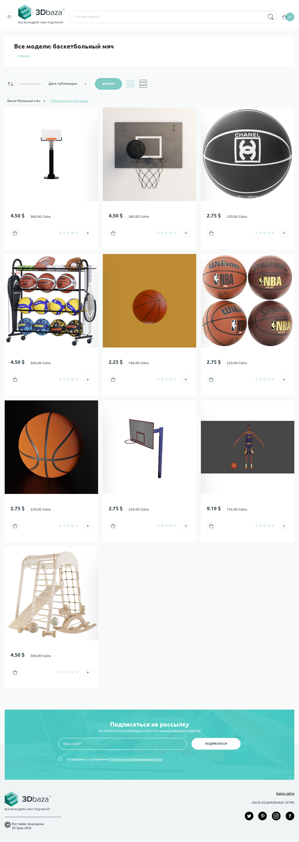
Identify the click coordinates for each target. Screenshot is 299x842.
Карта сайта (285, 793)
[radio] (60, 232)
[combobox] (167, 17)
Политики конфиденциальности (135, 759)
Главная (24, 56)
